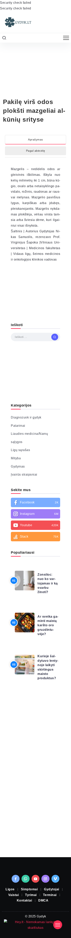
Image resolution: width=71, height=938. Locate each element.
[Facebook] (35, 502)
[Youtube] (35, 525)
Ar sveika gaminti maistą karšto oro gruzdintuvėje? (47, 625)
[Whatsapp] (25, 879)
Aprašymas (35, 139)
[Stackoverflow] (35, 536)
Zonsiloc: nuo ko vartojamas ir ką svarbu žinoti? (47, 583)
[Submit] (54, 337)
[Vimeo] (55, 879)
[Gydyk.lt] (18, 22)
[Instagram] (35, 514)
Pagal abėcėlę (35, 150)
